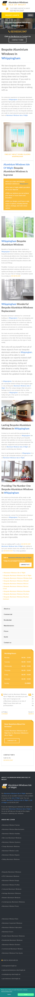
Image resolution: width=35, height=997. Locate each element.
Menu (30, 15)
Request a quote (12, 15)
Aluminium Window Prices (10, 906)
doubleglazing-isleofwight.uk (11, 974)
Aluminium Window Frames (11, 825)
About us (7, 609)
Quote (6, 637)
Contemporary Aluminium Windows (13, 902)
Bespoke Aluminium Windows (11, 872)
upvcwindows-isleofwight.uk (11, 979)
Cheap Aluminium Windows (11, 846)
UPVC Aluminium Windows (10, 876)
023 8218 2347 (17, 10)
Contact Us (25, 564)
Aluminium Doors (7, 932)
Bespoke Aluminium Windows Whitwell (16, 581)
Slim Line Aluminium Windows (11, 838)
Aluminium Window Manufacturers (13, 829)
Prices (6, 631)
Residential (7, 620)
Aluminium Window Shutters (11, 944)
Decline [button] (9, 994)
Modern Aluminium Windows (11, 897)
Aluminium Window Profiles (11, 885)
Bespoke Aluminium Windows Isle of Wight (17, 575)
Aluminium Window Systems (11, 842)
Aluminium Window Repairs (11, 855)
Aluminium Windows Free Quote (12, 953)
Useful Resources (10, 960)
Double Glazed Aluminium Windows (13, 936)
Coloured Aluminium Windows (11, 889)
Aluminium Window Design (10, 880)
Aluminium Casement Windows (12, 923)
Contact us (7, 642)
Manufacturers (9, 626)
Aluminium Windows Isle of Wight (14, 573)
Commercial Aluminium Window (12, 949)
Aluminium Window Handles (11, 833)
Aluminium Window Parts (10, 919)
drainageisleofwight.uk (9, 966)
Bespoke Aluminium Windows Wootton (16, 594)
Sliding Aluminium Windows (11, 859)
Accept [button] (25, 994)
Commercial (8, 614)
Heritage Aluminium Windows (11, 893)
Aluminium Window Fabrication (12, 927)
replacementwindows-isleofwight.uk (13, 970)
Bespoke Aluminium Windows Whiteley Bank (18, 578)
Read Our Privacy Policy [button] (6, 991)
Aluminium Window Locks (10, 851)
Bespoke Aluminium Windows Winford (16, 583)
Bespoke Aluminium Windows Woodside (17, 591)
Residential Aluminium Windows (12, 940)
